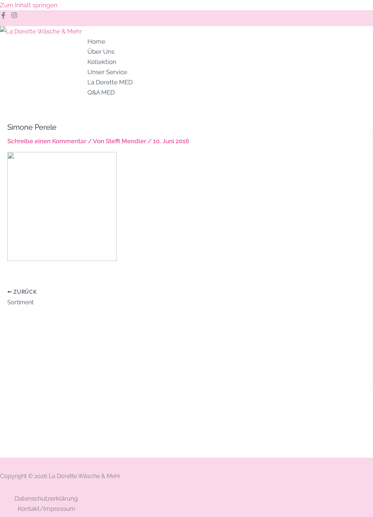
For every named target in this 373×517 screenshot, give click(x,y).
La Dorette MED (110, 82)
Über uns (100, 51)
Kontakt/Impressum (46, 508)
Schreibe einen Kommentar (46, 141)
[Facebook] (3, 16)
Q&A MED (101, 92)
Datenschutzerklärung (46, 498)
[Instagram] (14, 16)
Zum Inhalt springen (29, 5)
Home (96, 41)
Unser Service (107, 72)
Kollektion (101, 61)
